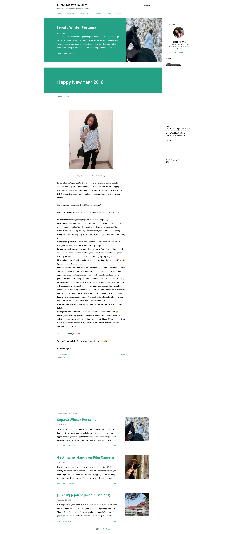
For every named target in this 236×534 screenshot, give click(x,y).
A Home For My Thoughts (72, 5)
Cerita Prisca (97, 13)
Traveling (108, 13)
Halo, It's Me (70, 13)
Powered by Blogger (104, 529)
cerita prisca (67, 354)
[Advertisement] (178, 97)
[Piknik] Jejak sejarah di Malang (83, 495)
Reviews (119, 13)
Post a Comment (68, 53)
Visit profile (179, 52)
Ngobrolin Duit (84, 13)
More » (115, 446)
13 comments (67, 521)
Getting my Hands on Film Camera (85, 457)
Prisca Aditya (179, 41)
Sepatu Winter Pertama (76, 27)
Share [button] (59, 53)
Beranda (59, 13)
